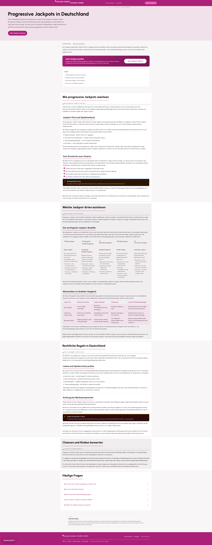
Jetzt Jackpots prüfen (17, 33)
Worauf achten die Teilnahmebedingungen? (77, 494)
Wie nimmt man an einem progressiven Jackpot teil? (80, 484)
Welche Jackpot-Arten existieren (75, 78)
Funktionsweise (110, 3)
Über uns (64, 541)
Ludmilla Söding (73, 518)
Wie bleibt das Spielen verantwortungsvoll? (77, 505)
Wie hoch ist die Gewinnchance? (74, 489)
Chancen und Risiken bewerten (75, 83)
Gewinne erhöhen (8, 540)
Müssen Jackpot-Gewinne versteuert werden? (78, 499)
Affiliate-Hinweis (77, 541)
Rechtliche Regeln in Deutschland (75, 80)
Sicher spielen (85, 541)
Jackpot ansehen (150, 3)
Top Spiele (119, 3)
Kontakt (69, 541)
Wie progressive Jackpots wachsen (76, 75)
